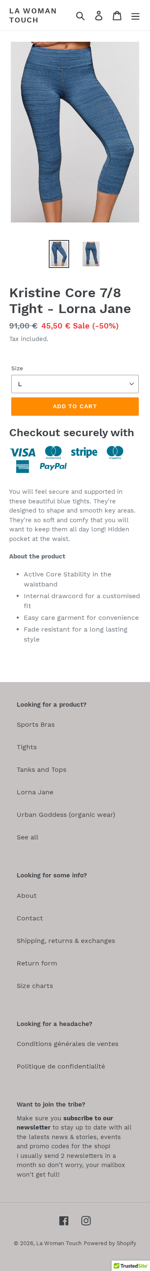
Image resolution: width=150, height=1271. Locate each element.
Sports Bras (36, 724)
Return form (37, 963)
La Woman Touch (33, 15)
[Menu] (135, 15)
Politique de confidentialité (61, 1066)
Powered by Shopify (110, 1243)
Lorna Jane (35, 792)
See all (27, 837)
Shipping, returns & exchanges (66, 941)
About (27, 896)
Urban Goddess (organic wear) (66, 815)
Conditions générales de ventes (67, 1044)
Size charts (35, 986)
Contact (30, 918)
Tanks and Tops (41, 769)
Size (17, 368)
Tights (27, 747)
